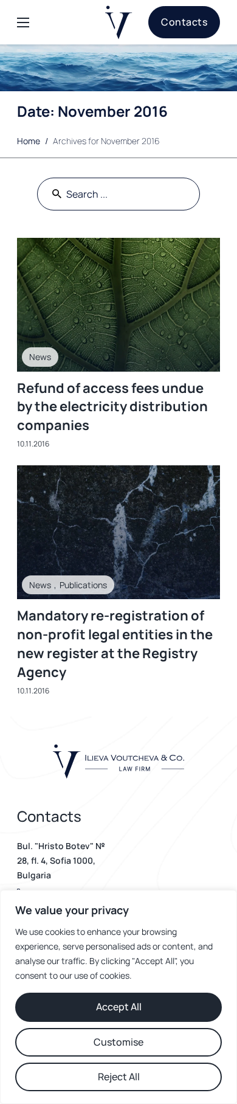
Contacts (184, 22)
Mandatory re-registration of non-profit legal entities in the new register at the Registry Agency (115, 643)
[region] (118, 997)
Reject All (119, 1076)
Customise (118, 1042)
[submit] (56, 193)
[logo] (118, 22)
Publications (83, 585)
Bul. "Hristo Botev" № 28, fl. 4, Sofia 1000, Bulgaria (61, 860)
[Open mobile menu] (23, 22)
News (40, 357)
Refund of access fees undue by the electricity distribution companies (112, 407)
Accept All (119, 1006)
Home (28, 141)
